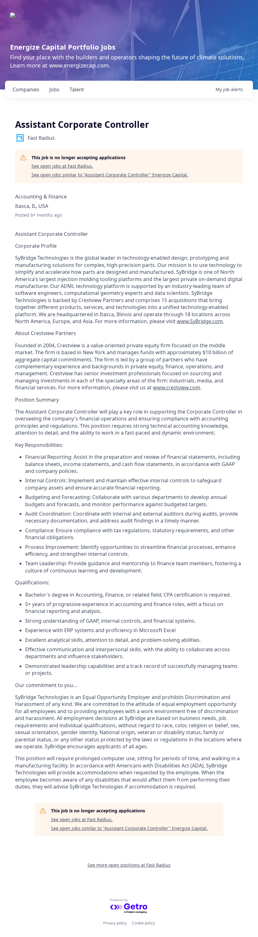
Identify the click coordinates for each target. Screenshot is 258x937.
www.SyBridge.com (200, 321)
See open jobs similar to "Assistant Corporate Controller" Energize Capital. (109, 175)
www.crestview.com (176, 387)
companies (26, 89)
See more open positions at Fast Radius (129, 865)
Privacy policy (115, 923)
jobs (54, 89)
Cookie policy (143, 923)
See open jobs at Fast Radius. (62, 166)
